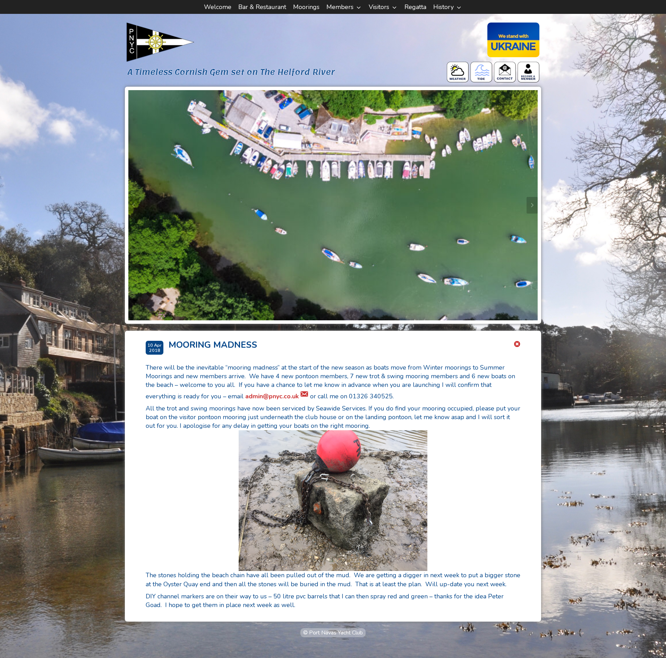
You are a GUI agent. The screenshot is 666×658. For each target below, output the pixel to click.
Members (339, 7)
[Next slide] (532, 205)
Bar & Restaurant (262, 7)
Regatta (415, 7)
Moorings (306, 7)
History (443, 7)
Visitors (379, 7)
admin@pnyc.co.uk (272, 396)
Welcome (217, 7)
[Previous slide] (133, 205)
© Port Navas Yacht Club (333, 633)
